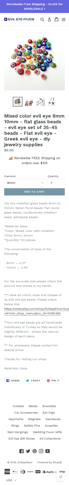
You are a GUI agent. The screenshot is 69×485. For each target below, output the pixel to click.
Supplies (51, 425)
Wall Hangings (17, 432)
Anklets (18, 406)
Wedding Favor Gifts (47, 432)
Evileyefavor (25, 462)
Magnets (34, 419)
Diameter (10, 176)
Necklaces (53, 419)
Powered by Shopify (49, 462)
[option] (17, 101)
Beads (33, 406)
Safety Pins (32, 425)
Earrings (49, 412)
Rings (15, 425)
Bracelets (49, 406)
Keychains (16, 419)
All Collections (50, 438)
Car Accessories (26, 412)
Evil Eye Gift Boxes (21, 438)
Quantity (53, 176)
